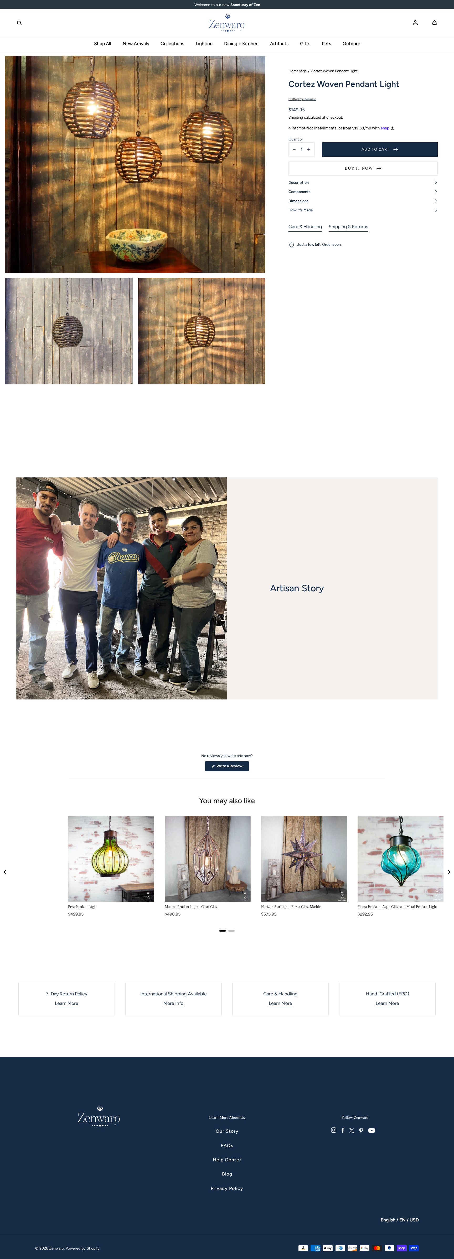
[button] (19, 22)
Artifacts (279, 43)
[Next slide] (448, 872)
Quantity (295, 139)
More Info (173, 1003)
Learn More (66, 1003)
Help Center (227, 1159)
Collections (172, 43)
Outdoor (351, 43)
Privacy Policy (227, 1188)
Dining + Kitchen (241, 43)
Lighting (204, 43)
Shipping (295, 117)
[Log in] (415, 22)
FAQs (227, 1145)
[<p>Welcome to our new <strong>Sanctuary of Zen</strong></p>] (227, 5)
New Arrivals (136, 43)
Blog (227, 1174)
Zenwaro (56, 1248)
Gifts (305, 43)
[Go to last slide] (5, 872)
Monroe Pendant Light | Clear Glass (191, 907)
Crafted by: (302, 99)
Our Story (227, 1131)
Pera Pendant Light (82, 907)
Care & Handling (305, 226)
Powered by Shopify (83, 1248)
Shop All (102, 43)
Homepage (297, 71)
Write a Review (232, 767)
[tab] (222, 931)
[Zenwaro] (227, 22)
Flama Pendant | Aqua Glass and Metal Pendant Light (397, 907)
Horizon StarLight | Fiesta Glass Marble (291, 907)
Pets (326, 43)
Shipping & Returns (348, 226)
